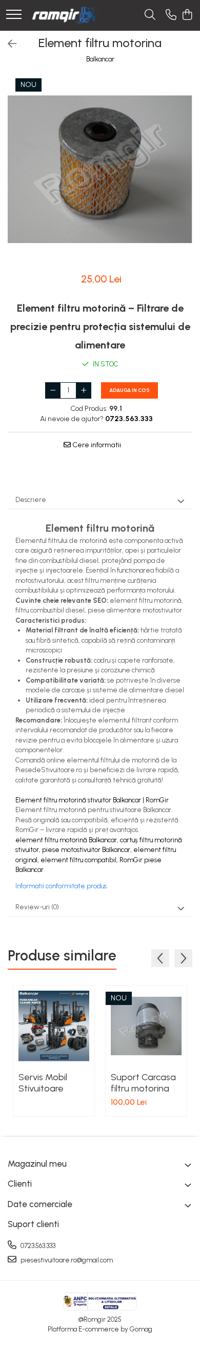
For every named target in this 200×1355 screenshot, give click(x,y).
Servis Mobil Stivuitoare (42, 1083)
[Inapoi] (7, 44)
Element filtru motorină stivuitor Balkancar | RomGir (92, 800)
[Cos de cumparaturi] (187, 15)
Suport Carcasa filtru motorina (143, 1083)
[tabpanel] (100, 169)
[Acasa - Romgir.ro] (63, 15)
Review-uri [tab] (37, 907)
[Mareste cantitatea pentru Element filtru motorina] (83, 390)
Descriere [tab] (30, 500)
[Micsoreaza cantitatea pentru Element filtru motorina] (53, 390)
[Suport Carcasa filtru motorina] (146, 1026)
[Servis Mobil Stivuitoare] (53, 1026)
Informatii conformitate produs (61, 886)
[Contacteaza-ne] (171, 15)
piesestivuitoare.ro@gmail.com (66, 1260)
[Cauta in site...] (150, 15)
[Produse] (14, 15)
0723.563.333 (37, 1246)
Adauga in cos (129, 390)
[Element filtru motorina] (100, 169)
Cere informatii (96, 445)
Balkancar (100, 59)
